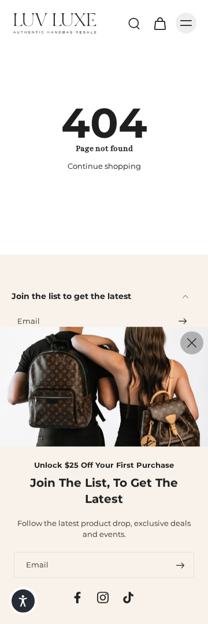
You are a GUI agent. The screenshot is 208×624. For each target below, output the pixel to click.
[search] (134, 23)
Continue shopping (104, 166)
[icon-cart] (159, 23)
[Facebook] (77, 597)
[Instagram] (103, 597)
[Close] (191, 342)
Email (28, 321)
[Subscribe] (182, 321)
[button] (23, 601)
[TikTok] (128, 597)
